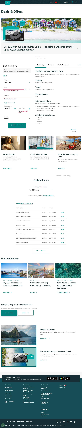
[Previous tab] (78, 65)
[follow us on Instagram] (61, 421)
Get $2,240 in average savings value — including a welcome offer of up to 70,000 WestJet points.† (38, 48)
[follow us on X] (57, 421)
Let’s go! (33, 292)
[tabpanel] (58, 98)
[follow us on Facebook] (64, 421)
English (52, 2)
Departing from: (41, 187)
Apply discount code (9, 103)
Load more (41, 250)
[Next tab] (80, 65)
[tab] (40, 65)
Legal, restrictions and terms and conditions (18, 421)
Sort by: (18, 203)
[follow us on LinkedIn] (68, 421)
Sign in (66, 2)
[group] (41, 36)
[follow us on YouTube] (71, 421)
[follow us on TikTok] (75, 421)
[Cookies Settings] (3, 425)
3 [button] (44, 58)
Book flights (6, 292)
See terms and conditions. (49, 195)
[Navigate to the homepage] (8, 3)
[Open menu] (76, 2)
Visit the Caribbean (63, 292)
